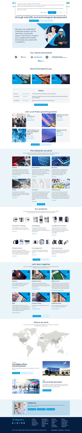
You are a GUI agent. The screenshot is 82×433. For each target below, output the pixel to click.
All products (34, 420)
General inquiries (65, 425)
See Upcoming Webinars (45, 144)
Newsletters (54, 425)
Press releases (54, 426)
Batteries (43, 424)
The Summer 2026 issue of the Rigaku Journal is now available (44, 93)
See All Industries (41, 204)
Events (53, 423)
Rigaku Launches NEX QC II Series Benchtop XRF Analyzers (43, 100)
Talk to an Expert (46, 316)
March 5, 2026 (25, 100)
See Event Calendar (35, 144)
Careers (63, 426)
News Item (16, 93)
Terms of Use (67, 430)
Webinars (53, 422)
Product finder (34, 422)
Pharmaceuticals (45, 423)
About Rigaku (64, 420)
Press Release (16, 96)
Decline (61, 12)
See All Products (36, 259)
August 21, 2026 (26, 93)
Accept (52, 12)
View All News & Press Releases (41, 104)
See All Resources (36, 316)
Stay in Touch (66, 2)
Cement (43, 426)
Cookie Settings (54, 430)
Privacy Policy (61, 430)
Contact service (64, 422)
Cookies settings (43, 12)
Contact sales (64, 423)
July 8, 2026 (25, 96)
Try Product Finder (45, 259)
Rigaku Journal (54, 420)
